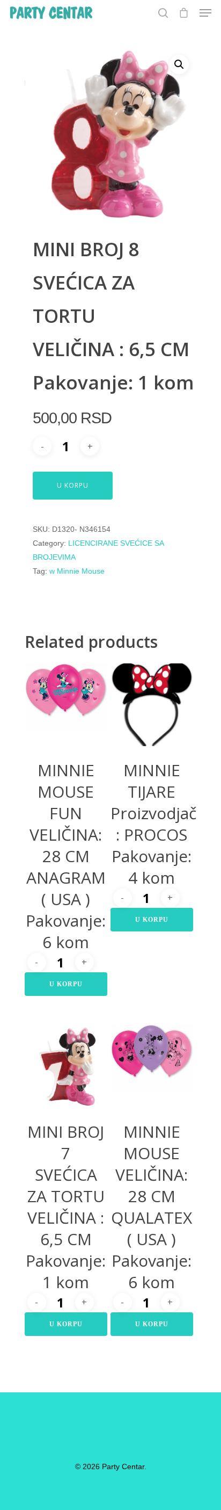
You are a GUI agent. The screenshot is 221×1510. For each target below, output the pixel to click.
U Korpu (73, 485)
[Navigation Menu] (205, 13)
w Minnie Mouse (77, 571)
